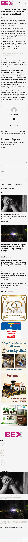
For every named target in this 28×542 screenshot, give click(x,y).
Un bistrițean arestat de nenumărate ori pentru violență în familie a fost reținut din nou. (13, 217)
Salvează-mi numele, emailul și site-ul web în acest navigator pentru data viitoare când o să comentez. (12, 185)
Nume (2, 165)
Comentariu (4, 147)
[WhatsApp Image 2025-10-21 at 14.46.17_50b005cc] (14, 320)
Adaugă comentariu (14, 121)
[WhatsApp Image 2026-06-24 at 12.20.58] (14, 425)
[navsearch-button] (19, 3)
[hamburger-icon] (25, 3)
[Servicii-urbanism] (11, 338)
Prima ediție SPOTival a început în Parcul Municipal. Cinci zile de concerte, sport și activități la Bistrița (14, 248)
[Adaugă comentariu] (14, 118)
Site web (3, 177)
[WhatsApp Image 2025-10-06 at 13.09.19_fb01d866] (14, 370)
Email (2, 171)
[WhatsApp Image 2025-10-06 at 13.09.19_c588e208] (14, 402)
